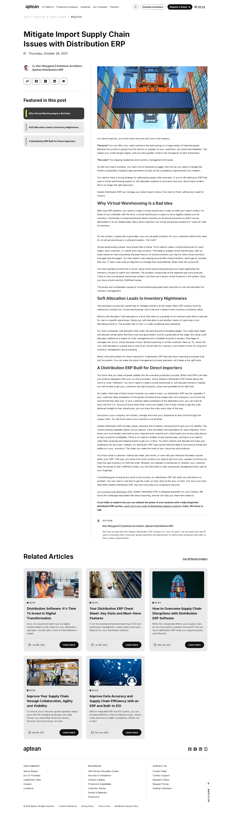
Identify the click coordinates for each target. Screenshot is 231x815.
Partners (114, 7)
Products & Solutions (67, 7)
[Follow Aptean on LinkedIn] (200, 749)
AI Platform (48, 7)
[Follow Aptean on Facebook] (189, 749)
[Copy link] (27, 81)
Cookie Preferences (68, 806)
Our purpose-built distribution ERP (114, 491)
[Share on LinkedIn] (54, 81)
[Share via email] (63, 81)
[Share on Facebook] (36, 81)
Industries (85, 7)
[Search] (135, 7)
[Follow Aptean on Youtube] (205, 749)
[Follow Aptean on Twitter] (195, 749)
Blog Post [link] (76, 16)
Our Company (100, 7)
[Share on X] (45, 81)
